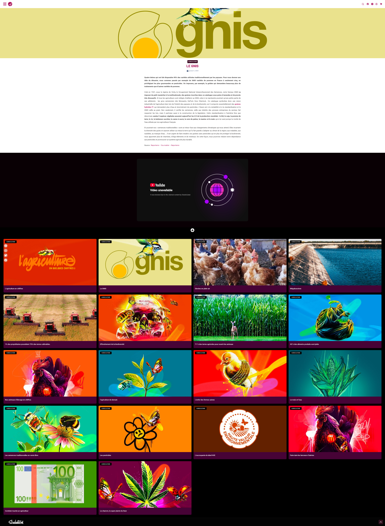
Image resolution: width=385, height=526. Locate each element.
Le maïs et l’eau (296, 400)
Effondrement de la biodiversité (112, 344)
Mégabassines (295, 289)
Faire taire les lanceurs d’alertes (302, 455)
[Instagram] (372, 4)
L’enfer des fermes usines (205, 400)
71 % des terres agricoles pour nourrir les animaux (214, 344)
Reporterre (155, 145)
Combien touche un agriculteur (16, 511)
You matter (165, 145)
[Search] (363, 4)
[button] (6, 260)
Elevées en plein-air (202, 289)
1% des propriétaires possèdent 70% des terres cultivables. (27, 344)
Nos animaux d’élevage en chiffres (18, 400)
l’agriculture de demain (108, 400)
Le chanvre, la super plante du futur (113, 511)
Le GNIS (103, 289)
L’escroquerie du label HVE (205, 455)
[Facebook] (368, 4)
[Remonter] (381, 522)
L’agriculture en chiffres (14, 289)
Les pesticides (105, 455)
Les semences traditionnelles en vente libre (21, 455)
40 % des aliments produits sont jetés (304, 344)
